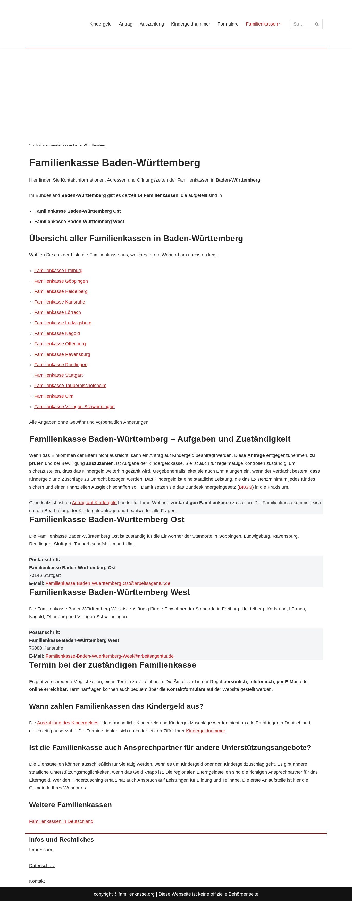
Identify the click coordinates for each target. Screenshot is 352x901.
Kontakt (37, 881)
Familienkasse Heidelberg (61, 291)
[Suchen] (317, 24)
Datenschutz (42, 865)
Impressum (40, 850)
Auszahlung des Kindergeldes (67, 722)
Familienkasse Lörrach (57, 312)
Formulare (228, 24)
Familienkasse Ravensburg (62, 354)
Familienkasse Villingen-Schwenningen (74, 406)
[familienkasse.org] (55, 24)
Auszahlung (152, 24)
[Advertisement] (176, 87)
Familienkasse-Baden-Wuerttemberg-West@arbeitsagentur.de (110, 656)
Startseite (37, 145)
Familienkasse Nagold (57, 333)
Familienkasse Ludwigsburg (62, 322)
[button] (280, 24)
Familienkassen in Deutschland (61, 821)
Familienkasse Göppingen (61, 281)
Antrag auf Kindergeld (94, 502)
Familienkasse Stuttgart (58, 375)
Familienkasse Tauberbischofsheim (70, 385)
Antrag (125, 24)
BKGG (245, 487)
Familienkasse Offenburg (60, 343)
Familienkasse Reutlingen (60, 364)
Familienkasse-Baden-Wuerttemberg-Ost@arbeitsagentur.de (108, 583)
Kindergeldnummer (190, 24)
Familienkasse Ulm (53, 396)
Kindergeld (100, 24)
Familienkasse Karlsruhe (59, 302)
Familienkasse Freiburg (58, 270)
